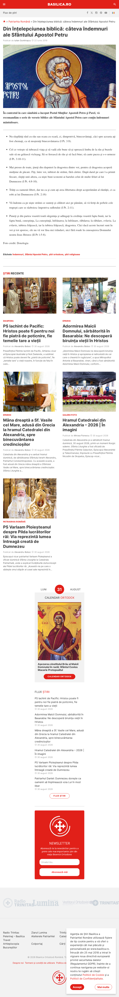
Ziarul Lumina (39, 932)
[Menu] (4, 4)
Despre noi (18, 963)
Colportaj (36, 943)
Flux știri (59, 796)
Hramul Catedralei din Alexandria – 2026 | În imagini (84, 425)
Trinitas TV (66, 932)
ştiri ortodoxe (56, 254)
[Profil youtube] (106, 12)
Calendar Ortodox (59, 676)
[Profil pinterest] (101, 12)
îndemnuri (18, 254)
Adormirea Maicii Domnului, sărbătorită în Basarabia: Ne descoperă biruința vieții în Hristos (87, 333)
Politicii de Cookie (93, 974)
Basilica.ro (59, 4)
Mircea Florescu (81, 435)
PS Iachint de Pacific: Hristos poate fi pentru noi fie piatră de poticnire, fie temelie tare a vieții (28, 333)
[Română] (114, 12)
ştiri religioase (72, 254)
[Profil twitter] (91, 12)
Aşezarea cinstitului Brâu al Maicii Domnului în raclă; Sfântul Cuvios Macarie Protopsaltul (58, 667)
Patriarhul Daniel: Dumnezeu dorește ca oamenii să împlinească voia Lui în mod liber (58, 782)
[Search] (115, 4)
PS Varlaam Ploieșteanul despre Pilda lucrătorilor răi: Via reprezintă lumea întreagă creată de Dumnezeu (27, 537)
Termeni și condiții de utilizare (40, 963)
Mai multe (103, 987)
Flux (42, 691)
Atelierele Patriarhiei (43, 936)
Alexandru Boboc (22, 346)
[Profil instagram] (96, 12)
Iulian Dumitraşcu (22, 40)
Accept (77, 987)
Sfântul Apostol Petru (36, 254)
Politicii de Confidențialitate (86, 978)
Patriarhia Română (19, 21)
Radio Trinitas (11, 932)
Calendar (59, 597)
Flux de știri (10, 12)
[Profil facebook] (87, 12)
